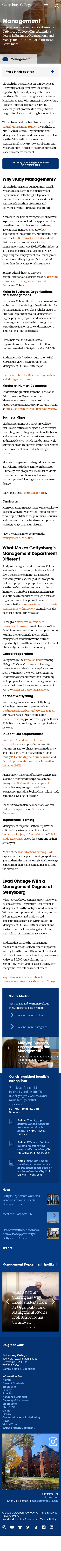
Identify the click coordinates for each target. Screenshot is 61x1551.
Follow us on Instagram (32, 1027)
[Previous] (8, 1302)
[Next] (53, 1302)
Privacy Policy (10, 1516)
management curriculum (17, 537)
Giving (6, 1410)
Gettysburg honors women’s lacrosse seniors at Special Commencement (21, 1200)
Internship (35, 834)
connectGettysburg (13, 719)
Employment (10, 1403)
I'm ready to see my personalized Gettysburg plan (30, 163)
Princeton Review (34, 660)
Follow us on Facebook (31, 1015)
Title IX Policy (48, 1519)
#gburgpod (51, 1497)
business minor (37, 492)
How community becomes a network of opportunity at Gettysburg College (21, 1234)
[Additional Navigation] (46, 5)
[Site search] (57, 5)
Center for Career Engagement (30, 689)
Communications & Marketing (21, 1417)
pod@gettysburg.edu (45, 1501)
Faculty (7, 1390)
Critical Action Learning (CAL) (35, 852)
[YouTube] (12, 1527)
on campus (15, 809)
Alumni (6, 1379)
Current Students (13, 1383)
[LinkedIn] (51, 1527)
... (5, 59)
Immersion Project (13, 834)
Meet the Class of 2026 (17, 1214)
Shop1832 (8, 1407)
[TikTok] (36, 1527)
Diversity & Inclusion (15, 1400)
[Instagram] (4, 1527)
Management (21, 59)
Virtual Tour (9, 1424)
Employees (9, 1386)
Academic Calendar (14, 1397)
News (5, 1421)
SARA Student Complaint (18, 1427)
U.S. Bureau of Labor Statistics (30, 238)
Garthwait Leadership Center (34, 783)
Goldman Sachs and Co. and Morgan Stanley (28, 710)
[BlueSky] (20, 1527)
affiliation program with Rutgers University (31, 408)
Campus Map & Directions (19, 1369)
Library (7, 1414)
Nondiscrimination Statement (19, 1519)
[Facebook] (44, 1527)
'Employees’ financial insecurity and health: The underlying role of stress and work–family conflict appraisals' (28, 1096)
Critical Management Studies (19, 126)
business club (42, 757)
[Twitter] (28, 1527)
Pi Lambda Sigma (21, 757)
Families (7, 1393)
